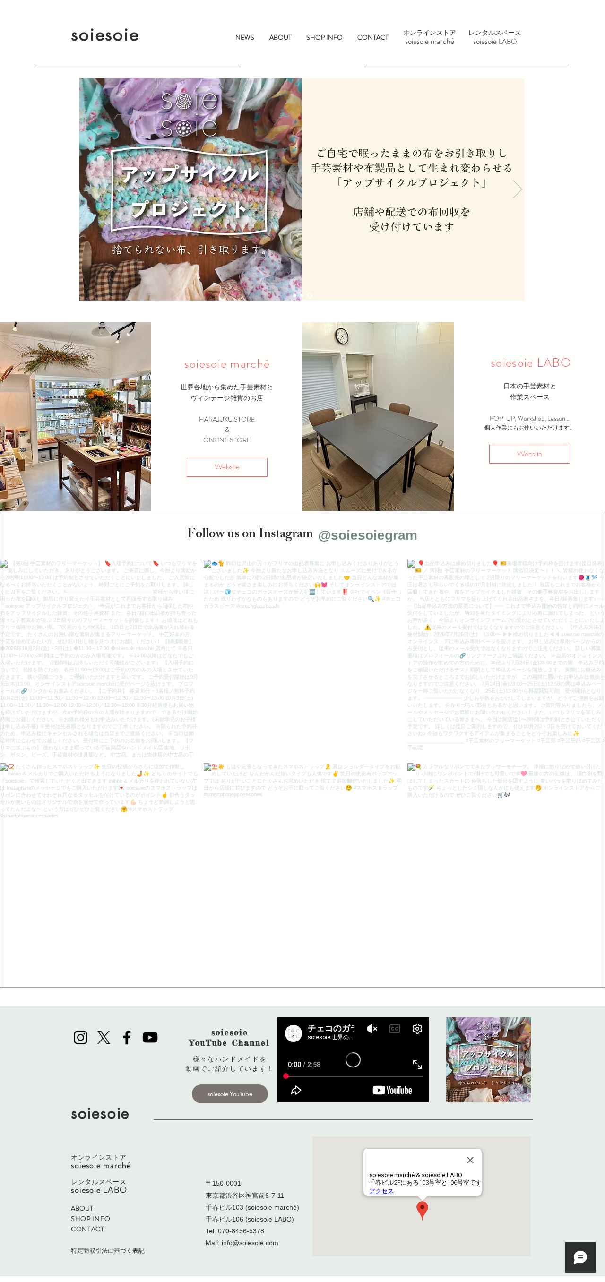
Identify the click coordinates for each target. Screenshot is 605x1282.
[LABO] (301, 295)
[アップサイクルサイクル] (309, 295)
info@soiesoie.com (250, 1243)
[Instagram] (80, 1037)
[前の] (87, 190)
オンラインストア (429, 32)
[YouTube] (150, 1037)
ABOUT (82, 1208)
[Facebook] (127, 1037)
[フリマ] (294, 295)
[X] (104, 1037)
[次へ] (517, 190)
